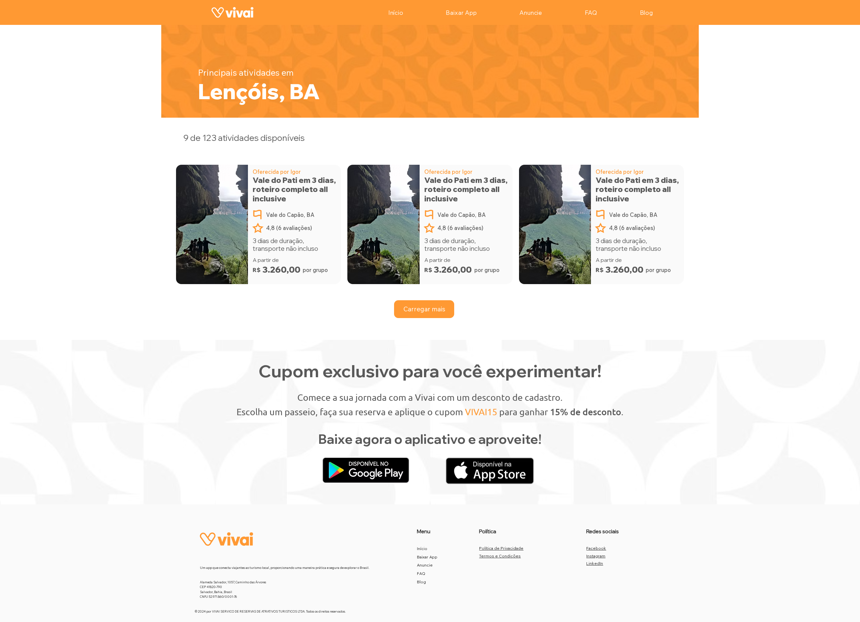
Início (422, 548)
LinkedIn (594, 563)
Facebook (596, 548)
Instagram (595, 555)
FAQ (421, 573)
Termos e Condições (500, 555)
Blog (421, 581)
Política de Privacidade (501, 548)
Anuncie (425, 565)
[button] (424, 309)
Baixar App (427, 556)
